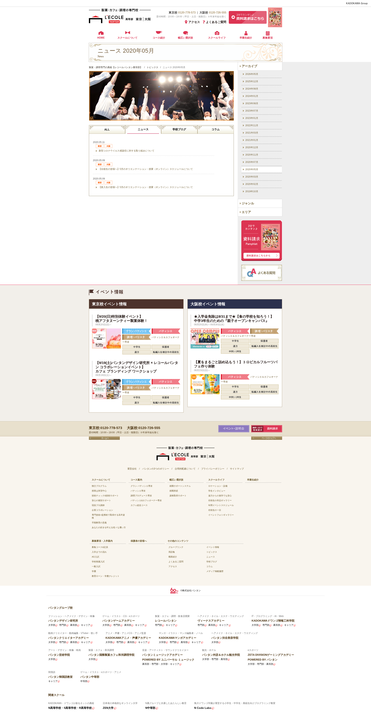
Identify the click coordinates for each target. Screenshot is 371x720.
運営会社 (132, 468)
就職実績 (173, 491)
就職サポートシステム (180, 486)
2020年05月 (251, 169)
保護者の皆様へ (139, 541)
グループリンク (175, 547)
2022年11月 (251, 125)
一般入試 (96, 566)
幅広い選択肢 (185, 37)
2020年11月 (251, 154)
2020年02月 (251, 184)
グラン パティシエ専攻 (141, 486)
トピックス (211, 552)
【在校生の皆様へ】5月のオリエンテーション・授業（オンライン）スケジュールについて (146, 169)
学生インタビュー (216, 491)
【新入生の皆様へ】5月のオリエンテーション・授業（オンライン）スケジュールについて (146, 187)
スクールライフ (217, 37)
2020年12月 (251, 147)
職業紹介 (172, 557)
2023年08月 (251, 103)
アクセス (194, 22)
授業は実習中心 (99, 491)
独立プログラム (99, 486)
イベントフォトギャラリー (221, 515)
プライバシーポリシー (212, 468)
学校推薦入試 (98, 561)
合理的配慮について (185, 468)
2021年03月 (251, 132)
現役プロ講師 (98, 505)
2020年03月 (251, 176)
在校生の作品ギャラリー (220, 500)
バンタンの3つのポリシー (155, 468)
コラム (216, 129)
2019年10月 (251, 191)
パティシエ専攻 (138, 491)
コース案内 (136, 479)
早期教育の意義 (99, 522)
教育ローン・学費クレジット (105, 576)
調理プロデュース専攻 (141, 495)
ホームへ (104, 438)
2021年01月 (251, 140)
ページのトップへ (266, 438)
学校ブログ (179, 129)
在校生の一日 (214, 510)
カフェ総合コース (139, 505)
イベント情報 (212, 547)
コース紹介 (159, 37)
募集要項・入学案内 (102, 541)
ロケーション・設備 (217, 486)
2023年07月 (251, 110)
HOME (101, 37)
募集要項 (268, 37)
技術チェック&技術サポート (105, 495)
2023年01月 (251, 118)
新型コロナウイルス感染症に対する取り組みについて (126, 150)
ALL (107, 129)
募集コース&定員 (100, 547)
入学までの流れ (99, 552)
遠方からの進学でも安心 (220, 495)
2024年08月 (251, 88)
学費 (94, 571)
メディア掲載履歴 (214, 571)
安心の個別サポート (101, 500)
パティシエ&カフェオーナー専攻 (146, 500)
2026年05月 (251, 74)
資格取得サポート (177, 495)
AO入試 (95, 557)
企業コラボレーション (102, 510)
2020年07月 (251, 162)
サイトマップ (237, 468)
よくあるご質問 (216, 22)
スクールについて (127, 37)
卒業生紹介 (246, 37)
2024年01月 (251, 96)
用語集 (171, 552)
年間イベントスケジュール (221, 505)
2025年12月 (251, 81)
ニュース (143, 129)
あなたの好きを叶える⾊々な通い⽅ (109, 527)
